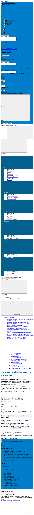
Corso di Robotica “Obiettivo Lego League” (18, 334)
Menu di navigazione (23, 314)
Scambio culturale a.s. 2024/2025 (19, 359)
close (2, 153)
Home (5, 294)
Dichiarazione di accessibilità (11, 479)
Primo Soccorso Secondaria (14, 325)
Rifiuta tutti (14, 415)
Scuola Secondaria (9, 317)
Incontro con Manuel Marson (18, 360)
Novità (6, 295)
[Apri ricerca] (20, 132)
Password (18, 39)
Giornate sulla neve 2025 (17, 363)
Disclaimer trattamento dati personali (10, 500)
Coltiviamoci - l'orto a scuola (18, 366)
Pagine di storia (15, 354)
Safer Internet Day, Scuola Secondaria (17, 328)
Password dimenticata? (7, 42)
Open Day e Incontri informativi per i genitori (19, 332)
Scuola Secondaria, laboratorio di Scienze (18, 323)
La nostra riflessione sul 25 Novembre (17, 337)
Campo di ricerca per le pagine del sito (11, 277)
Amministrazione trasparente (11, 485)
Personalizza (4, 415)
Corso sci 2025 (14, 365)
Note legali (7, 474)
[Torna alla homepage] (17, 125)
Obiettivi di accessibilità (10, 480)
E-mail (18, 64)
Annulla (3, 123)
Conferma (9, 123)
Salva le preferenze (13, 438)
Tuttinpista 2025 (15, 356)
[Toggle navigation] (14, 146)
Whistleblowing (8, 482)
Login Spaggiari (13, 70)
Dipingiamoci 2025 (16, 353)
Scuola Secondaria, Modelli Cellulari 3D (17, 322)
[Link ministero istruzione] (8, 3)
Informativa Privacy (9, 476)
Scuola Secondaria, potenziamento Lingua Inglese (20, 335)
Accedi (3, 29)
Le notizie (6, 297)
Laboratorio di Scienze (16, 362)
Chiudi (2, 81)
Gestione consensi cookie (10, 483)
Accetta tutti (26, 415)
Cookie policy (7, 473)
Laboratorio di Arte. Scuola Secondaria (17, 326)
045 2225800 (9, 452)
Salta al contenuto (5, 1)
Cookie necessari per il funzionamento (11, 432)
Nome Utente (19, 38)
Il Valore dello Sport (16, 357)
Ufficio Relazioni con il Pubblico (12, 477)
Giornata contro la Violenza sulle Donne (21, 368)
